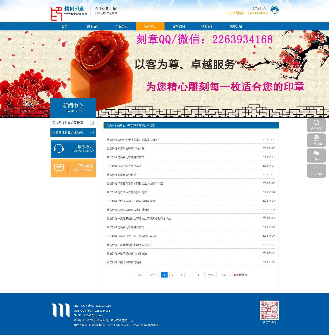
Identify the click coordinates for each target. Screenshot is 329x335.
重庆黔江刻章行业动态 (141, 125)
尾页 (224, 275)
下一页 (210, 275)
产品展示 (122, 26)
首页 (64, 26)
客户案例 (179, 26)
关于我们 (93, 26)
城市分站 (236, 26)
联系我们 (207, 26)
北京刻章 (153, 324)
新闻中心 (150, 26)
